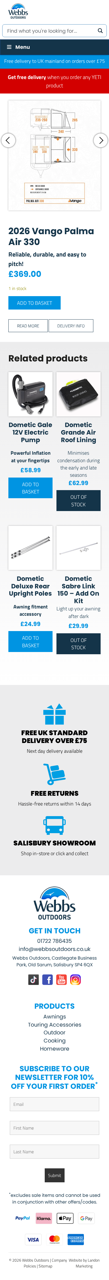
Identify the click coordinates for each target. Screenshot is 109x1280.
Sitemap (45, 1266)
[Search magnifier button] (100, 30)
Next (101, 140)
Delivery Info (71, 326)
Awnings (54, 1016)
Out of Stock (78, 500)
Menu (22, 47)
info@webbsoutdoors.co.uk (55, 949)
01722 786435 (54, 941)
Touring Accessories (54, 1025)
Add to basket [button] (30, 488)
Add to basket (34, 302)
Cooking (55, 1040)
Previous (8, 140)
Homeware (54, 1049)
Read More (28, 326)
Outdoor (54, 1032)
